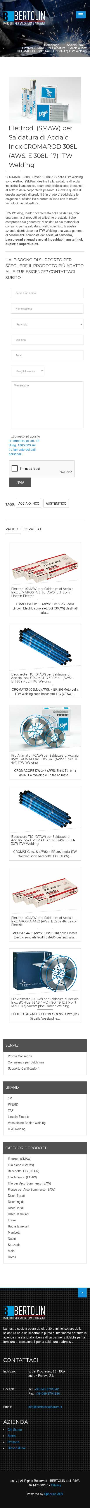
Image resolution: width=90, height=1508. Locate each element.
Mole (11, 1251)
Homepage (51, 44)
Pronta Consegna (20, 1056)
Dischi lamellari (18, 1214)
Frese (12, 1220)
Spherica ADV (53, 1494)
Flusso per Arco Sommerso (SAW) (31, 1189)
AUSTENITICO (56, 503)
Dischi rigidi (16, 1201)
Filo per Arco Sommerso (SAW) (29, 1183)
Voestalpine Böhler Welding (27, 1122)
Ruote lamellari (18, 1226)
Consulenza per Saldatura (26, 1062)
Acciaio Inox (75, 44)
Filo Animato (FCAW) (22, 1177)
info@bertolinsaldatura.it (45, 1406)
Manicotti (14, 1232)
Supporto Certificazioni (23, 1068)
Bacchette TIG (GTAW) (23, 1171)
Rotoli (12, 1257)
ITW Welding (17, 1129)
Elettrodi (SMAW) (19, 1158)
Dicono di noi (17, 1448)
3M (10, 1098)
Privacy (56, 1485)
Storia (12, 1435)
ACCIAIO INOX (28, 503)
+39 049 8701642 (46, 1389)
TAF (11, 1110)
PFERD (13, 1104)
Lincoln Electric (18, 1116)
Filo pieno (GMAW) (21, 1165)
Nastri (12, 1238)
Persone (13, 1442)
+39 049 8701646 (47, 1393)
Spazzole (14, 1244)
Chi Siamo (15, 1429)
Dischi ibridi (16, 1208)
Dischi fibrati (16, 1195)
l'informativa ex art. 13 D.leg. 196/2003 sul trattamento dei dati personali (24, 447)
